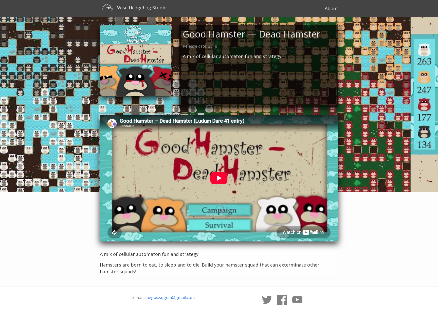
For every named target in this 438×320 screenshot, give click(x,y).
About (331, 8)
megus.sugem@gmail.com (170, 297)
